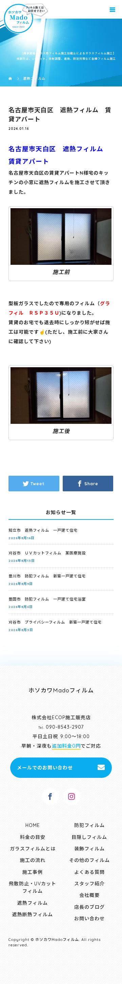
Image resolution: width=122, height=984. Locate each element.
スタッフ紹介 (89, 884)
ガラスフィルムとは (33, 849)
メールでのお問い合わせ (45, 768)
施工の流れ (32, 860)
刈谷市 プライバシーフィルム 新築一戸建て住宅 (55, 622)
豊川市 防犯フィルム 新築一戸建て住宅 (47, 576)
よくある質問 (89, 872)
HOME (32, 825)
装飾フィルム (89, 849)
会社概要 (89, 895)
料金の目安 (32, 837)
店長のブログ (89, 907)
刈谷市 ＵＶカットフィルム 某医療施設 (47, 553)
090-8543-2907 (65, 727)
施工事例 (32, 872)
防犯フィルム (89, 825)
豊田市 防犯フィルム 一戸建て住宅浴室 (47, 599)
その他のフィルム (89, 860)
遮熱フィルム (32, 903)
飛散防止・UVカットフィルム (32, 887)
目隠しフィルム (89, 837)
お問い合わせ (89, 919)
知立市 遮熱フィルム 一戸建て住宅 (43, 530)
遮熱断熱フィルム (32, 914)
